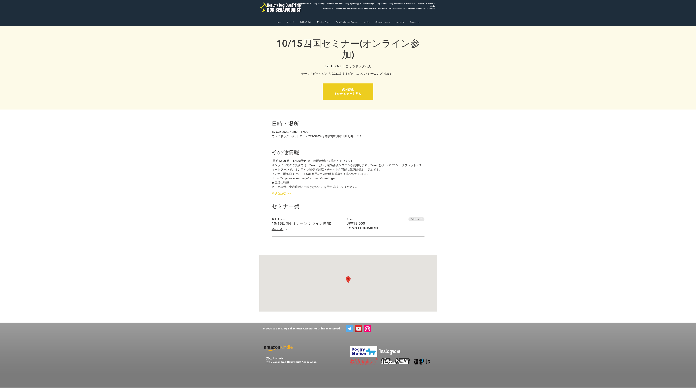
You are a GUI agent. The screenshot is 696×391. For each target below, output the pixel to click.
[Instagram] (367, 328)
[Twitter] (349, 328)
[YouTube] (358, 328)
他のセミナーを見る (348, 93)
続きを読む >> (281, 193)
